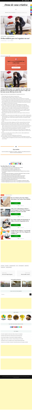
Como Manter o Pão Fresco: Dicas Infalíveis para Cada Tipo (11, 174)
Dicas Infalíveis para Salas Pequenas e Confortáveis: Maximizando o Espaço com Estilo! (16, 173)
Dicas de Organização (10, 36)
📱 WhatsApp (19, 205)
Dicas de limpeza (3, 36)
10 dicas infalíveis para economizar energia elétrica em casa (11, 169)
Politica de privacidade (16, 377)
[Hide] (31, 16)
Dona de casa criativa (16, 4)
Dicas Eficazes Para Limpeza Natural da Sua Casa (9, 179)
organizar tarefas (3, 267)
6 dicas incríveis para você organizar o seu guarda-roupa (11, 168)
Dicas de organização (17, 152)
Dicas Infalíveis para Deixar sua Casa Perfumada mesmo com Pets (12, 167)
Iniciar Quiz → (16, 67)
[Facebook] (9, 163)
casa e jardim (6, 265)
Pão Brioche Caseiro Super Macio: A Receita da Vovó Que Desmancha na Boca (11, 335)
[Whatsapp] (14, 163)
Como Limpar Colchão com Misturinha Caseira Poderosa (15, 285)
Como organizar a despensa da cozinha (9, 151)
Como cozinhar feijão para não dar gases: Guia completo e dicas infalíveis (13, 175)
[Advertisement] (16, 48)
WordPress (28, 376)
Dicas (17, 265)
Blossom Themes (20, 376)
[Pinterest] (11, 163)
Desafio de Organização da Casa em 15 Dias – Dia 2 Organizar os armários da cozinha (15, 180)
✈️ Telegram (22, 205)
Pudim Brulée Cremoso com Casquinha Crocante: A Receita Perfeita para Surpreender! (12, 340)
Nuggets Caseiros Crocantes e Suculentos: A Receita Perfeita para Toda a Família (12, 338)
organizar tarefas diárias (8, 267)
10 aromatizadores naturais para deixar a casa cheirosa (5, 285)
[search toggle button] (30, 0)
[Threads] (20, 163)
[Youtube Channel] (21, 327)
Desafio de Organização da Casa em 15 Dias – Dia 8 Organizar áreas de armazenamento (16, 181)
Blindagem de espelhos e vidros (27, 285)
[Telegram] (17, 163)
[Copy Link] (12, 163)
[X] (15, 163)
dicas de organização (21, 265)
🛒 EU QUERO (16, 203)
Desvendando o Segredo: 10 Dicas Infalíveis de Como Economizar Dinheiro (14, 178)
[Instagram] (19, 163)
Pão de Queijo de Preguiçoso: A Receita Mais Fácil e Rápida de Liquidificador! (11, 337)
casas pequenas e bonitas (12, 265)
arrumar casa (2, 265)
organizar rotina (26, 265)
